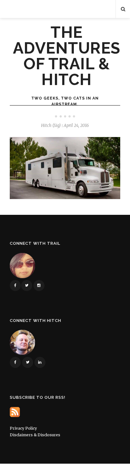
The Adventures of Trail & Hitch (66, 56)
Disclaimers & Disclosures (35, 434)
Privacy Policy (23, 428)
